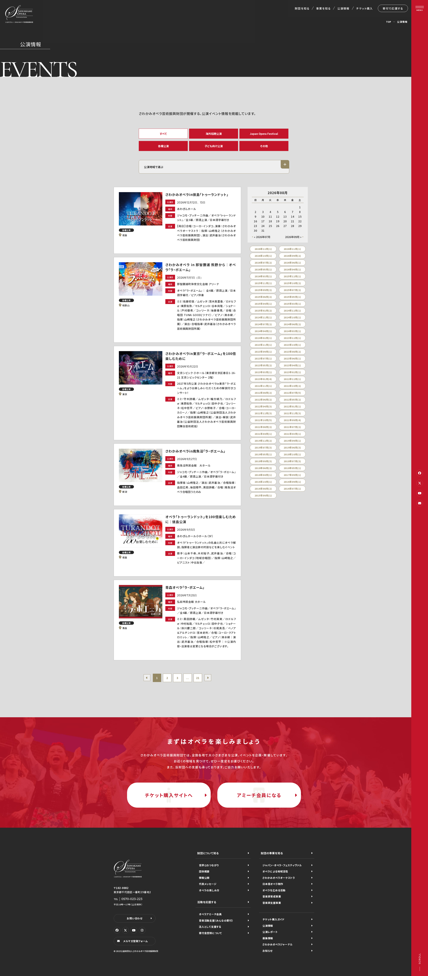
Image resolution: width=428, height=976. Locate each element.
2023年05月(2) (263, 365)
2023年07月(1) (263, 358)
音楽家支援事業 (271, 903)
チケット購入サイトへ (169, 795)
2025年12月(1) (292, 276)
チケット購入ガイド (273, 919)
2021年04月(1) (263, 433)
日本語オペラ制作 (272, 884)
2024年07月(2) (263, 324)
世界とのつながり (209, 865)
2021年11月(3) (292, 413)
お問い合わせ (134, 918)
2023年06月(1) (292, 358)
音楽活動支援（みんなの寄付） (216, 920)
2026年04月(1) (292, 269)
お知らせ (267, 950)
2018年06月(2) (263, 468)
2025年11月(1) (263, 283)
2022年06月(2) (263, 399)
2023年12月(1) (292, 338)
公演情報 (343, 8)
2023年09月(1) (263, 351)
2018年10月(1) (292, 454)
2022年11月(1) (263, 386)
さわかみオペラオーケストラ (278, 877)
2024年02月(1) (263, 338)
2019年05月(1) (263, 454)
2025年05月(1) (292, 296)
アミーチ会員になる (259, 795)
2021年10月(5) (263, 420)
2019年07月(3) (263, 447)
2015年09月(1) (263, 495)
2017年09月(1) (292, 475)
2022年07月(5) (292, 392)
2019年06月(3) (292, 447)
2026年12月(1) (263, 249)
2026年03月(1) (263, 276)
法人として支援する (210, 926)
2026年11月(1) (292, 249)
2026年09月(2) (292, 255)
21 (197, 678)
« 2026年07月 (262, 237)
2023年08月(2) (292, 351)
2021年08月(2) (263, 427)
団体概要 (204, 871)
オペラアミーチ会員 (210, 914)
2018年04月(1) (263, 475)
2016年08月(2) (263, 488)
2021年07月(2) (292, 427)
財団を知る (302, 8)
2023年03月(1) (263, 372)
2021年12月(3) (263, 413)
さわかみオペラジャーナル (277, 944)
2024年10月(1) (292, 317)
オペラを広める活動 (274, 890)
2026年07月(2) (263, 262)
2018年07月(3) (292, 461)
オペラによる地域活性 (275, 871)
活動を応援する (206, 902)
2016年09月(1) (292, 481)
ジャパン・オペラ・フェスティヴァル (282, 865)
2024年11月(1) (263, 317)
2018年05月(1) (292, 468)
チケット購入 (364, 8)
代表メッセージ (207, 884)
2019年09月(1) (292, 440)
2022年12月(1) (292, 379)
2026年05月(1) (263, 269)
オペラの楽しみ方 (209, 890)
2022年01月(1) (292, 406)
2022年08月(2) (263, 392)
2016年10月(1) (263, 481)
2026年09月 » (293, 237)
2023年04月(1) (292, 365)
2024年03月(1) (292, 331)
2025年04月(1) (263, 303)
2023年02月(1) (292, 372)
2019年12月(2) (263, 440)
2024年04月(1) (263, 331)
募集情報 (267, 938)
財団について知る (208, 853)
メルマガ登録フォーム (135, 941)
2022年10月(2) (292, 386)
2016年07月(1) (292, 488)
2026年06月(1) (292, 262)
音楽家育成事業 (271, 896)
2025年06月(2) (263, 296)
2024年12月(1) (292, 310)
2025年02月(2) (263, 310)
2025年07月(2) (292, 290)
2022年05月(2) (292, 399)
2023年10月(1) (292, 344)
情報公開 (204, 877)
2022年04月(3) (263, 406)
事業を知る (323, 8)
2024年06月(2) (292, 324)
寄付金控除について (210, 933)
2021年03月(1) (292, 433)
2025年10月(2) (292, 283)
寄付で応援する (393, 8)
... (187, 678)
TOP (388, 21)
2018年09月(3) (263, 461)
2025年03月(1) (292, 303)
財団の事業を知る (272, 853)
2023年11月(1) (263, 344)
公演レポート (270, 932)
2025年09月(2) (263, 290)
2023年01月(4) (263, 379)
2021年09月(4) (292, 420)
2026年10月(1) (263, 255)
